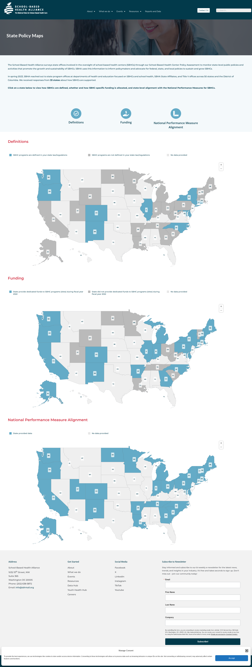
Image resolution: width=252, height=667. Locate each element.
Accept (232, 658)
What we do (104, 11)
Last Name (170, 605)
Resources (134, 11)
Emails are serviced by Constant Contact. (224, 634)
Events (120, 11)
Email (167, 579)
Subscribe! (202, 641)
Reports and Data (153, 11)
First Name (170, 592)
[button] (246, 650)
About (90, 11)
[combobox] (233, 10)
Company (169, 617)
